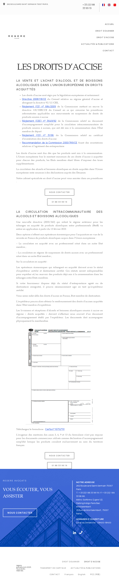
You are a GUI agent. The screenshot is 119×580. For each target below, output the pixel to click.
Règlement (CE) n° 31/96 (38, 135)
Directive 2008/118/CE (34, 99)
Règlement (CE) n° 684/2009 (39, 106)
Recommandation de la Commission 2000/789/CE (49, 142)
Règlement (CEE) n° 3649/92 (39, 120)
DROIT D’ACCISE (105, 37)
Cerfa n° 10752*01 (55, 429)
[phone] (81, 532)
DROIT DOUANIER (104, 30)
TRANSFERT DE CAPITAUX (53, 568)
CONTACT (108, 50)
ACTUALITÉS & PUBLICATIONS (97, 44)
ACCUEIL (109, 24)
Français (69, 574)
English (81, 574)
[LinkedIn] (75, 532)
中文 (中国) (95, 574)
